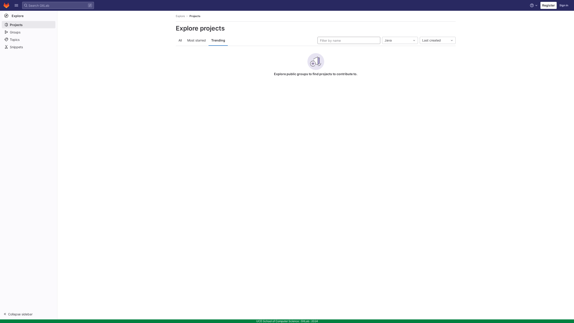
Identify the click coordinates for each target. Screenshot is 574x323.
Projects (194, 16)
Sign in (563, 5)
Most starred (196, 40)
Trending (218, 40)
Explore (180, 16)
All (180, 40)
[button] (16, 5)
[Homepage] (6, 5)
